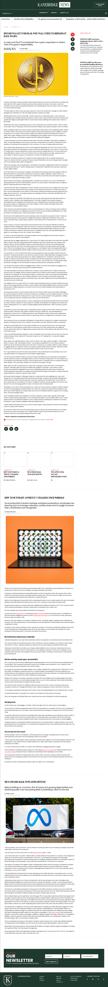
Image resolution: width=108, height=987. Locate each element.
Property (43, 12)
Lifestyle (64, 12)
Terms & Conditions (75, 976)
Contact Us (59, 982)
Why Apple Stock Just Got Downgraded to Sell (34, 19)
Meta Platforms (21, 613)
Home (6, 27)
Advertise (59, 978)
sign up (58, 980)
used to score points (48, 750)
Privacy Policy (74, 978)
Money (54, 12)
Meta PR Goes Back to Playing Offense (25, 782)
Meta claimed (56, 912)
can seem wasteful (10, 752)
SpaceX (15, 870)
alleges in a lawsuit (39, 613)
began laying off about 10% (42, 615)
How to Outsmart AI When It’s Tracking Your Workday (34, 498)
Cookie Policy (74, 980)
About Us (58, 976)
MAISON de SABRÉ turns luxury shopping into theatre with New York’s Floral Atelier (91, 41)
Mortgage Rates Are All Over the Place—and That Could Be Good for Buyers (70, 19)
